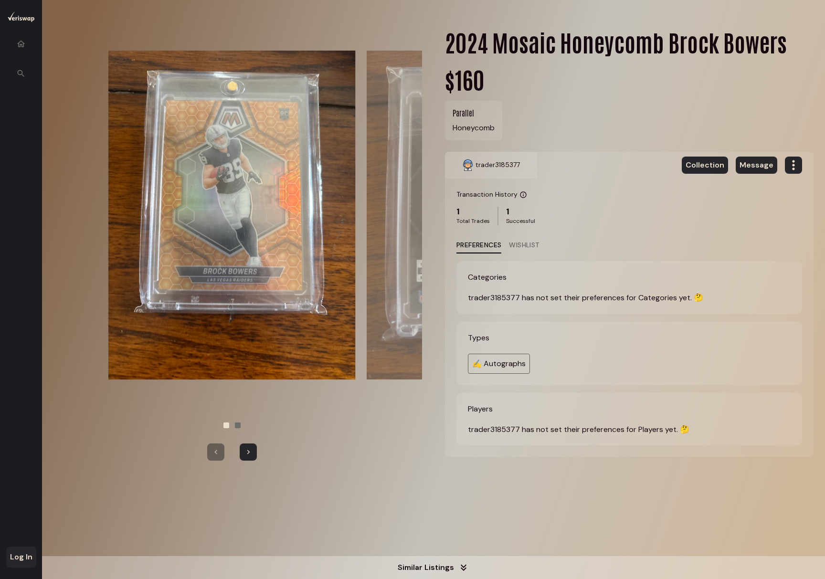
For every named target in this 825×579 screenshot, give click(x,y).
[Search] (21, 73)
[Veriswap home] (21, 18)
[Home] (21, 44)
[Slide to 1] (226, 425)
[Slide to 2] (238, 425)
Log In (21, 557)
